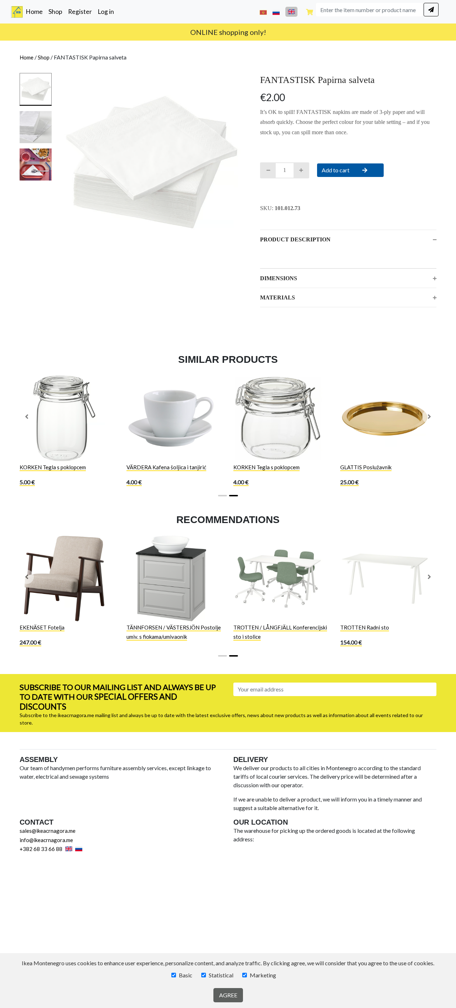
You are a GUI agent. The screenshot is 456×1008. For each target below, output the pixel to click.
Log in (106, 11)
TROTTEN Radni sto (364, 627)
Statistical (221, 975)
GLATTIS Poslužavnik (366, 467)
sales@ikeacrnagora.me (48, 830)
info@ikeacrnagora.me (46, 840)
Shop (55, 11)
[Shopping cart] (309, 12)
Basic (185, 975)
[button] (27, 416)
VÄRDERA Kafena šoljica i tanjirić (166, 467)
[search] (431, 9)
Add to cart (336, 170)
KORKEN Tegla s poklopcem (53, 467)
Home (36, 11)
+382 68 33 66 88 (41, 849)
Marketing (263, 975)
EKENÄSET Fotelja (42, 627)
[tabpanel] (151, 162)
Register (80, 11)
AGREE (228, 995)
